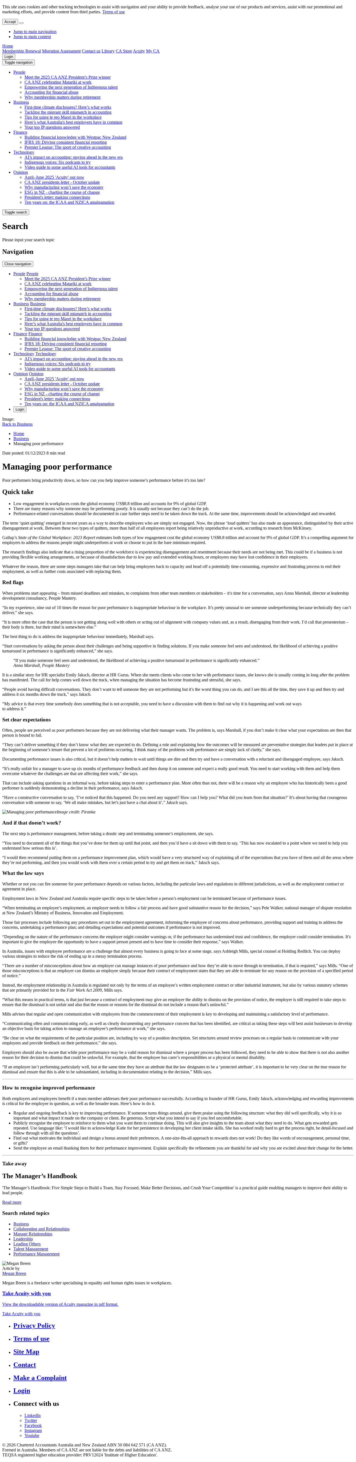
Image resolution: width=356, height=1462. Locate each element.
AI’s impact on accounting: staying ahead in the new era (73, 157)
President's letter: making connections (57, 197)
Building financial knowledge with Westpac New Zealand (75, 137)
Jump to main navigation (34, 31)
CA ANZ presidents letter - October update (62, 182)
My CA (153, 51)
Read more (11, 1202)
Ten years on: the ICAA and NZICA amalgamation (69, 202)
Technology (23, 152)
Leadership (23, 1239)
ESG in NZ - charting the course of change (62, 192)
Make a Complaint (40, 1377)
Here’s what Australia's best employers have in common (73, 122)
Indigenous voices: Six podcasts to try (57, 162)
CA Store (124, 51)
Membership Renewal (21, 51)
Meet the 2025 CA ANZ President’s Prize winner (67, 77)
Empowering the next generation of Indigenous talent (71, 87)
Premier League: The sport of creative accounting (67, 147)
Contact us (91, 51)
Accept (10, 22)
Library (108, 51)
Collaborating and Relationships (41, 1229)
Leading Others (27, 1244)
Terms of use (113, 11)
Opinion (20, 172)
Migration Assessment (61, 51)
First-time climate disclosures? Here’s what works (67, 107)
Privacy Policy (34, 1325)
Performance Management (36, 1254)
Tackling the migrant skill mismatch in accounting (68, 112)
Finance (20, 132)
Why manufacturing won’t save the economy (63, 187)
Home (7, 46)
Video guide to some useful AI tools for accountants (69, 167)
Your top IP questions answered (52, 127)
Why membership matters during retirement (62, 97)
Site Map (26, 1351)
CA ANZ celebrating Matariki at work (58, 82)
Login (8, 56)
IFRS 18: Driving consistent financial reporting (65, 142)
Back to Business (17, 424)
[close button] (21, 23)
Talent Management (30, 1249)
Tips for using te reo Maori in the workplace (63, 117)
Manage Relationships (32, 1234)
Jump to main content (32, 36)
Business (21, 102)
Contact (24, 1364)
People (19, 72)
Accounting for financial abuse (51, 92)
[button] (18, 62)
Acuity (139, 51)
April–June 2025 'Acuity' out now (54, 177)
